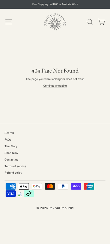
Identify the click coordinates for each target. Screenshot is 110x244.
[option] (55, 4)
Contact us (11, 159)
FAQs (8, 139)
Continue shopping (55, 85)
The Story (11, 146)
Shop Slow (11, 152)
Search (9, 132)
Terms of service (15, 166)
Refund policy (13, 172)
